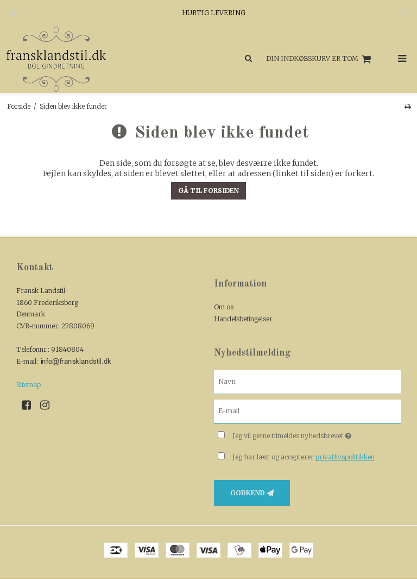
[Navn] (307, 382)
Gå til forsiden (208, 190)
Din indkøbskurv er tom (312, 58)
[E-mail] (307, 411)
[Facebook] (30, 405)
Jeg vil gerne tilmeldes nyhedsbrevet (316, 433)
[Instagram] (48, 405)
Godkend (247, 493)
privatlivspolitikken (345, 457)
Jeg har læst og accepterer (303, 457)
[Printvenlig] (407, 106)
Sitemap (28, 385)
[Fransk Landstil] (104, 59)
